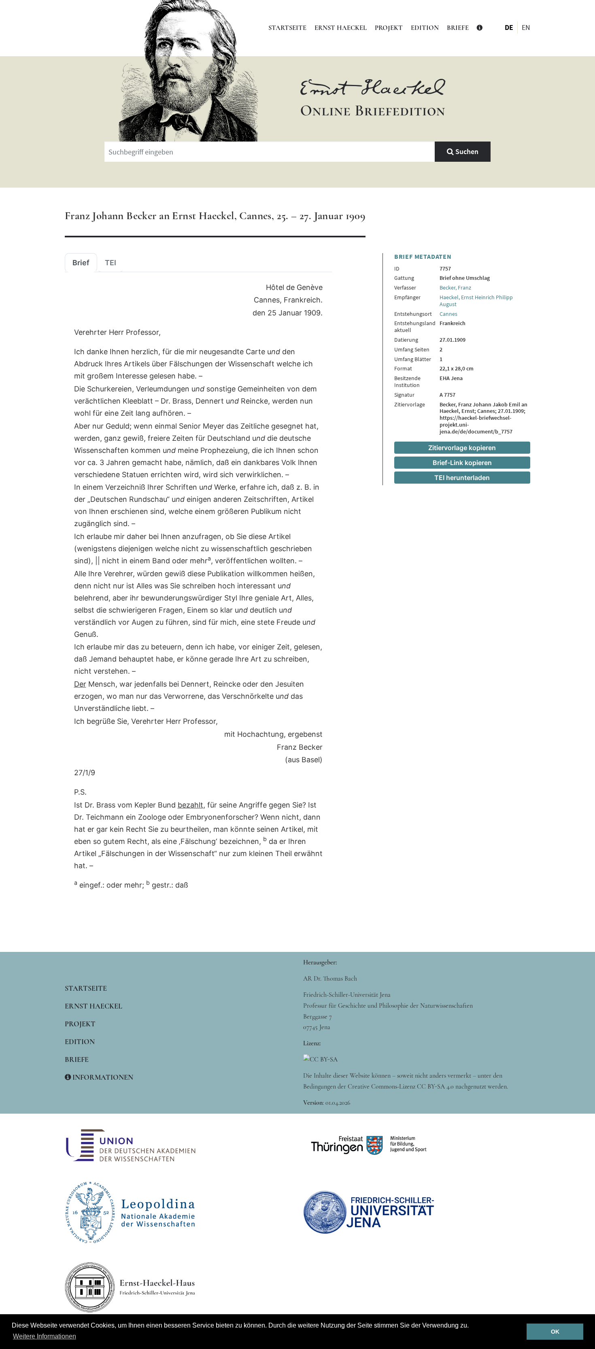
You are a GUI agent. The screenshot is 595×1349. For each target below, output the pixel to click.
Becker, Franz (455, 287)
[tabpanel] (198, 586)
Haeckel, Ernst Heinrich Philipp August (476, 301)
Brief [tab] (80, 262)
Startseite (287, 28)
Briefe (458, 28)
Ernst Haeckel (340, 28)
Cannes (448, 313)
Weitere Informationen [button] (44, 1336)
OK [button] (555, 1331)
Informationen (102, 1077)
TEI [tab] (110, 262)
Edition (425, 28)
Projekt (389, 28)
